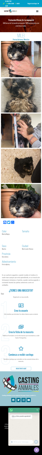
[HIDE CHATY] (36, 450)
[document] (21, 227)
